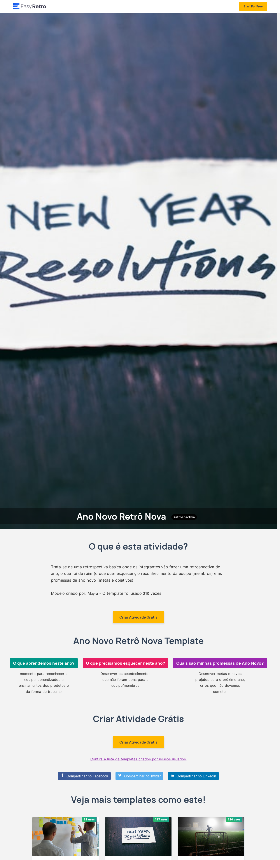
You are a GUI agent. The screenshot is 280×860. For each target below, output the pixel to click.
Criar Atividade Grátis (138, 617)
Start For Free (253, 6)
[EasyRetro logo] (29, 6)
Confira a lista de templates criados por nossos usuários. (138, 759)
